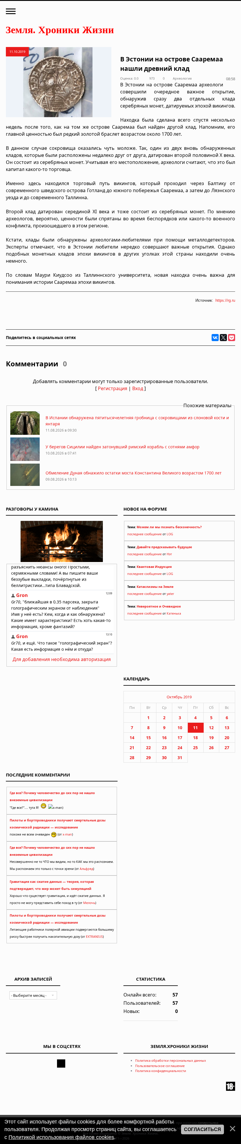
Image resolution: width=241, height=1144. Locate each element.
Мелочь (89, 903)
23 (164, 747)
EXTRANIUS (94, 937)
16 (164, 737)
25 (195, 747)
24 (180, 747)
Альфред (86, 869)
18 (195, 737)
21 (132, 747)
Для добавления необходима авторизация (62, 659)
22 (148, 747)
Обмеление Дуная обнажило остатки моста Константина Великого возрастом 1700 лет (134, 473)
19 (211, 737)
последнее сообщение (144, 534)
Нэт (169, 554)
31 (180, 757)
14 (132, 737)
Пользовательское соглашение (160, 1066)
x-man (67, 834)
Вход (137, 388)
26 (211, 747)
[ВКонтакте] (215, 337)
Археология (182, 78)
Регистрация (112, 388)
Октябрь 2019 (179, 697)
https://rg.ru (225, 300)
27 (227, 747)
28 (132, 757)
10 (180, 727)
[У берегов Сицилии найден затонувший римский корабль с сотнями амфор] (25, 459)
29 (148, 757)
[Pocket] (231, 337)
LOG (170, 534)
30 (164, 757)
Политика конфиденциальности (160, 1070)
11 (195, 727)
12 (211, 727)
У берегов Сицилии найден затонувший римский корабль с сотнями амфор (123, 446)
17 (180, 737)
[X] (223, 337)
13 (227, 727)
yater (170, 594)
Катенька (174, 613)
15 (148, 737)
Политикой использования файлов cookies (61, 1137)
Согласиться (202, 1129)
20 (227, 737)
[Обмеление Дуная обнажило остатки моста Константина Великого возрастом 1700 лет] (25, 485)
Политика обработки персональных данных (170, 1060)
